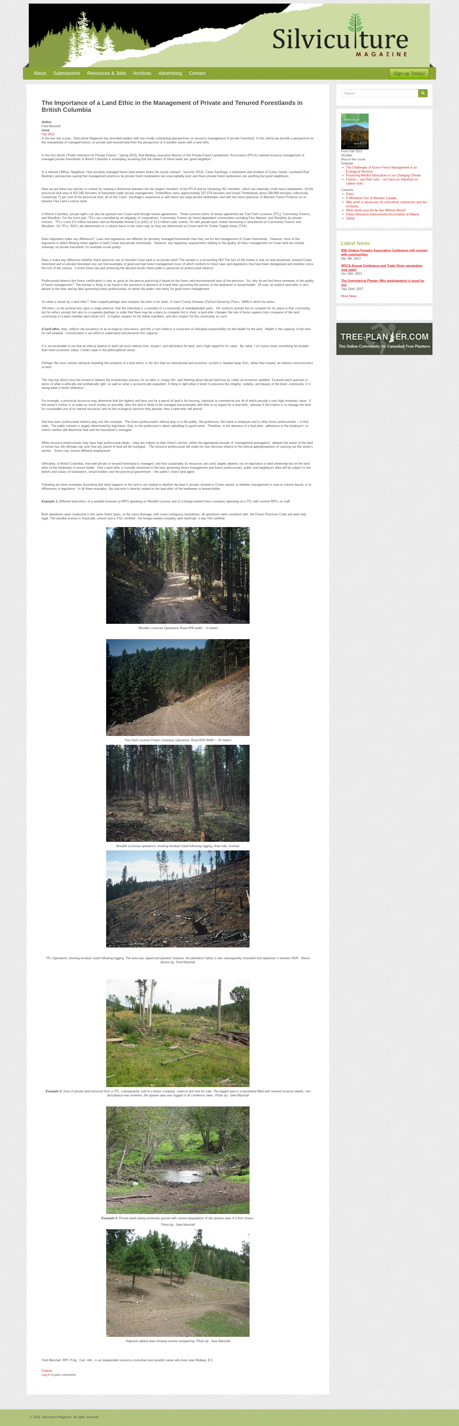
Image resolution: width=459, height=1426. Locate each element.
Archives (142, 73)
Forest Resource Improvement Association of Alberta (382, 214)
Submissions (66, 73)
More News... (350, 296)
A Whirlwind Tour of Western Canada (371, 198)
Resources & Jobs (106, 73)
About (40, 73)
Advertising (170, 73)
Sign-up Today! (409, 73)
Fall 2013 (48, 134)
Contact (197, 73)
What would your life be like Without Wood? (376, 210)
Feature (47, 1370)
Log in (46, 1375)
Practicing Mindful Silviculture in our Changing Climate (383, 175)
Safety (350, 218)
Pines (350, 194)
